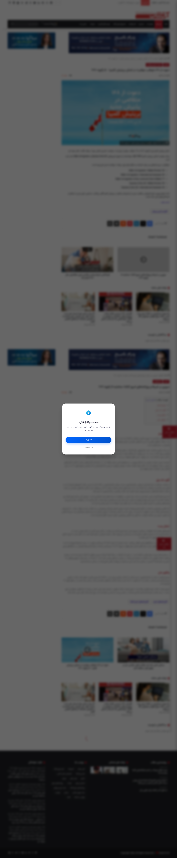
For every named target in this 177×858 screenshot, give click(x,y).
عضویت (89, 439)
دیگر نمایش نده (88, 447)
